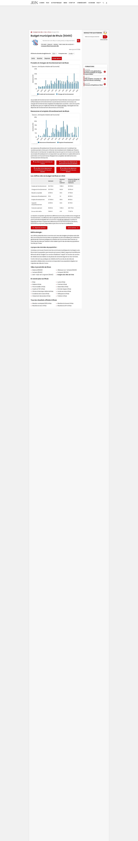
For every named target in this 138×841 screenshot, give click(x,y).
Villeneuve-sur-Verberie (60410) (67, 270)
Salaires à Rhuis (36, 284)
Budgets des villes (38, 32)
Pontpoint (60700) (63, 272)
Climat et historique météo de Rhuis (42, 291)
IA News (42, 2)
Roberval (50, 44)
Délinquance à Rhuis (63, 293)
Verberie (55, 44)
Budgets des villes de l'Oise (65, 274)
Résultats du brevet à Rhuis (65, 303)
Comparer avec (62, 53)
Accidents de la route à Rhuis (40, 293)
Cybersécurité (81, 2)
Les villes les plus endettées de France (43, 162)
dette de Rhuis (62, 105)
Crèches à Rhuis (62, 284)
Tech (47, 2)
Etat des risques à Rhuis (64, 289)
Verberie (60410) (37, 272)
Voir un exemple (103, 39)
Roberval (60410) (37, 270)
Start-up (72, 2)
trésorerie (34, 221)
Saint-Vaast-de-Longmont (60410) (42, 274)
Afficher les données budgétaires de (41, 53)
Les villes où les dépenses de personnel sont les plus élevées (68, 162)
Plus (98, 2)
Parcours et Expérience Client (94, 84)
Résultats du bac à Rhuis (39, 305)
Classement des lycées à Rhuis (41, 296)
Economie (92, 2)
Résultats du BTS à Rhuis (64, 305)
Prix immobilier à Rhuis (38, 286)
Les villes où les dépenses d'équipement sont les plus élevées (68, 170)
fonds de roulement (64, 219)
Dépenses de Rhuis (40, 227)
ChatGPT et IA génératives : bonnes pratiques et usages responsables (93, 72)
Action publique (56, 2)
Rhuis (49, 32)
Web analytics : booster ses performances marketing (93, 79)
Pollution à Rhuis (62, 296)
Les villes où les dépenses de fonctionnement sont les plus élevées (43, 170)
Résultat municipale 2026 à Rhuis (41, 303)
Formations (89, 66)
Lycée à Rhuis (61, 282)
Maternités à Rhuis (62, 286)
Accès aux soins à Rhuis (64, 291)
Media (65, 2)
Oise (45, 32)
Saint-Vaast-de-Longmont (66, 44)
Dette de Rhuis (72, 227)
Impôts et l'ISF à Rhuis (38, 289)
